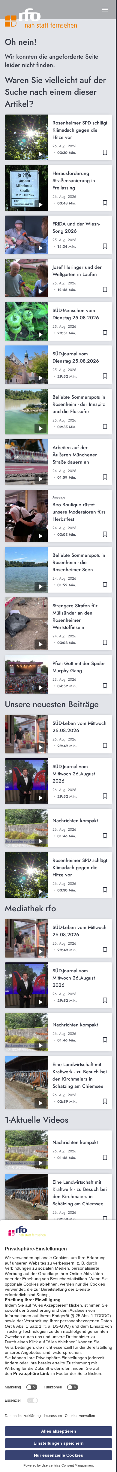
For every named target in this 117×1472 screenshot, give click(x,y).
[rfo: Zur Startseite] (41, 18)
